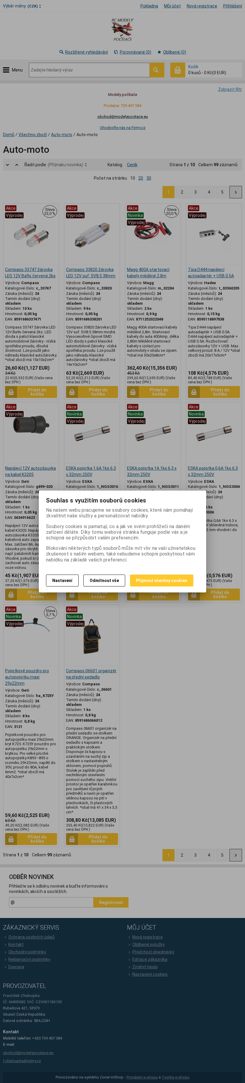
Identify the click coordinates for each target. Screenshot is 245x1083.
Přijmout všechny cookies (161, 580)
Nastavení (62, 580)
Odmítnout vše (104, 580)
